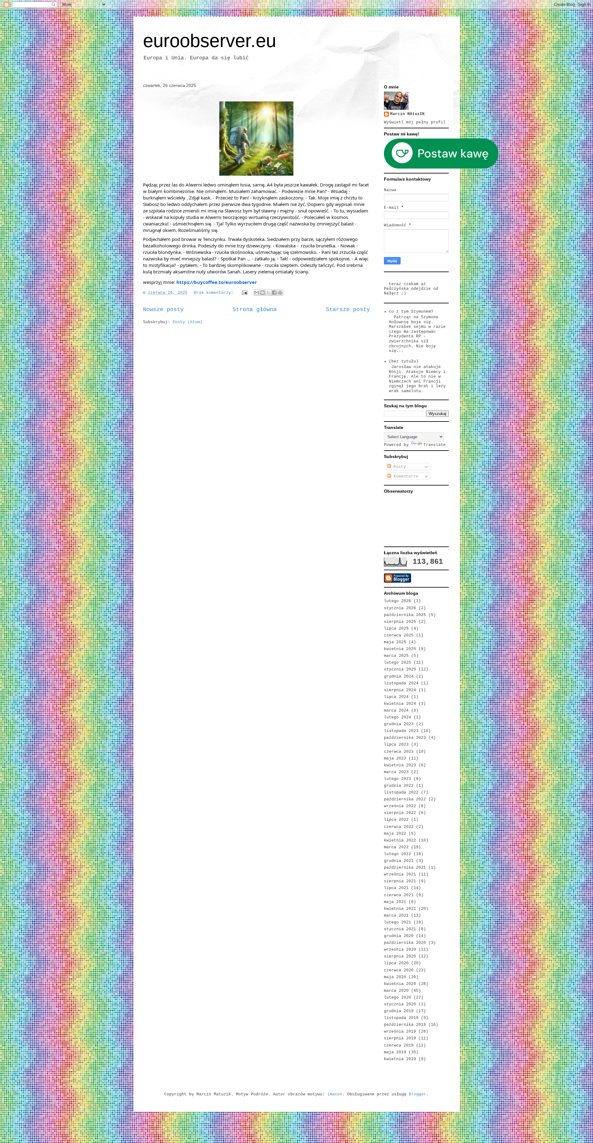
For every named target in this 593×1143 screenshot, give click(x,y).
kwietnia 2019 (400, 1059)
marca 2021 (396, 915)
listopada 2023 (401, 731)
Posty (398, 466)
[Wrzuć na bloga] (262, 292)
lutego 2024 (397, 717)
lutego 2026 (397, 601)
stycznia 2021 (400, 929)
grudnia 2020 (399, 936)
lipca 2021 (396, 888)
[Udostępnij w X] (268, 292)
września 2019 (400, 1031)
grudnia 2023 (399, 724)
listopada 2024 (401, 683)
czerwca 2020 (399, 970)
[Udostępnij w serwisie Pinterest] (280, 292)
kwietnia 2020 (400, 984)
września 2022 (400, 806)
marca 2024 (396, 710)
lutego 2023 (397, 779)
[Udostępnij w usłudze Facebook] (274, 292)
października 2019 (405, 1024)
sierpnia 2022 (400, 813)
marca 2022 (396, 847)
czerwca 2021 (399, 895)
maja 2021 (395, 902)
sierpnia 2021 (400, 881)
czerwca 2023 (399, 751)
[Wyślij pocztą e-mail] (257, 292)
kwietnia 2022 (400, 840)
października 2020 (405, 942)
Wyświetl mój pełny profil (415, 122)
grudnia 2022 (399, 785)
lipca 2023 (396, 744)
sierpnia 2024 (400, 690)
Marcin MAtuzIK (407, 114)
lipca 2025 (396, 628)
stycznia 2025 (400, 669)
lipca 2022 (396, 819)
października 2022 (405, 799)
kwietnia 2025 (400, 649)
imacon (334, 1094)
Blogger (417, 1094)
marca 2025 (396, 655)
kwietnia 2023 (400, 765)
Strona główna (255, 309)
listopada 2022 (401, 792)
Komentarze (404, 476)
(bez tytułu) (403, 361)
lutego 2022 (397, 854)
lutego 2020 (397, 997)
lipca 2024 (396, 697)
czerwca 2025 (399, 635)
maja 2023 (395, 758)
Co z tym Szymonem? (411, 311)
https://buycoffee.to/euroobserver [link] (216, 282)
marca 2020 (396, 990)
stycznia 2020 (400, 1004)
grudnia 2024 (399, 676)
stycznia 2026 (400, 608)
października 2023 (405, 737)
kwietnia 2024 (400, 703)
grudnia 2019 (399, 1011)
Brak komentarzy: (215, 292)
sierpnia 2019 (400, 1038)
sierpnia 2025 (400, 621)
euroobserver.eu (209, 40)
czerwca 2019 (399, 1045)
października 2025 (405, 615)
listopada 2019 (401, 1018)
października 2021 (405, 867)
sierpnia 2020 (400, 956)
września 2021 (400, 874)
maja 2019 (395, 1052)
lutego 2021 (397, 922)
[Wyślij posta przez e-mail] (245, 292)
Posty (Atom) (187, 322)
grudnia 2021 (399, 860)
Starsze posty (348, 309)
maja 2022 (395, 833)
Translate (434, 445)
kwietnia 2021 (400, 908)
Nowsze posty (163, 309)
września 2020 (400, 949)
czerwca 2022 (399, 826)
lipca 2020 (396, 963)
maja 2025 (395, 642)
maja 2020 (395, 977)
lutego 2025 (397, 662)
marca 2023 (396, 772)
